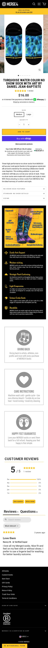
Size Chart (6, 579)
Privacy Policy (7, 587)
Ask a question (18, 501)
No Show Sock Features (14, 188)
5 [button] (26, 75)
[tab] (28, 512)
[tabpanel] (24, 538)
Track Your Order (8, 594)
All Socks (5, 571)
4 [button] (24, 75)
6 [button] (28, 75)
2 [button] (20, 75)
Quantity (24, 120)
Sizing (6, 198)
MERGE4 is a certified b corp (15, 631)
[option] (24, 11)
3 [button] (22, 75)
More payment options (24, 144)
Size (24, 110)
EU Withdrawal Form (14, 646)
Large (29, 114)
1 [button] (18, 75)
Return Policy (7, 590)
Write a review (30, 501)
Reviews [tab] (11, 512)
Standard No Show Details (16, 193)
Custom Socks (7, 575)
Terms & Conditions (9, 598)
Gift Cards (6, 583)
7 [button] (30, 75)
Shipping (16, 102)
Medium (19, 114)
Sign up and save (10, 605)
